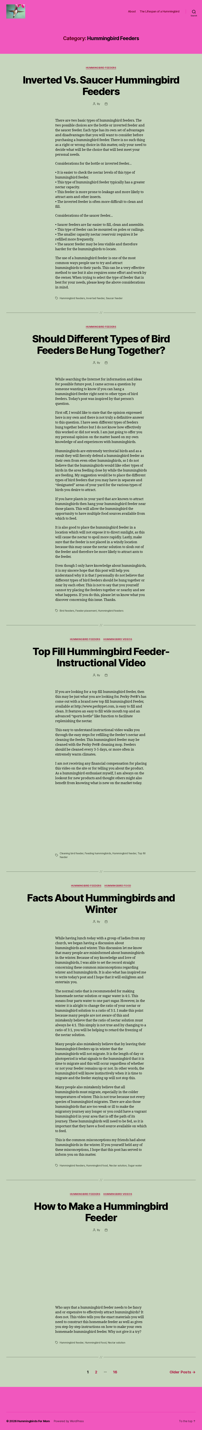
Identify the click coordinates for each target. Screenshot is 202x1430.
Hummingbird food (97, 1165)
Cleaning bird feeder (71, 853)
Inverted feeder (95, 298)
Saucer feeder (114, 298)
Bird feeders (67, 610)
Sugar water (135, 1165)
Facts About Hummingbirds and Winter (101, 903)
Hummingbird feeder (124, 853)
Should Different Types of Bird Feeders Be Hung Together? (101, 344)
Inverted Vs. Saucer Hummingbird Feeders (101, 85)
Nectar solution (118, 1165)
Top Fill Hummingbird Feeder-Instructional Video (101, 657)
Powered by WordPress (69, 1421)
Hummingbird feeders (72, 298)
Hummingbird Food (117, 885)
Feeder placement (86, 610)
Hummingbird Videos (117, 639)
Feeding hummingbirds (98, 853)
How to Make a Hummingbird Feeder (101, 1212)
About (132, 11)
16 (115, 1372)
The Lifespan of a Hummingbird (159, 11)
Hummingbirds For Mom (33, 1421)
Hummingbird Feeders (101, 67)
